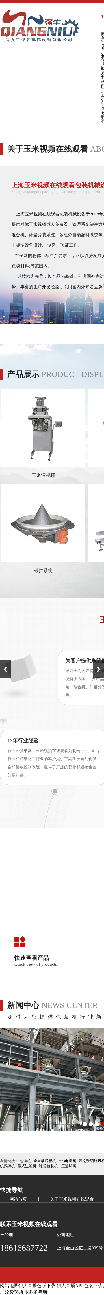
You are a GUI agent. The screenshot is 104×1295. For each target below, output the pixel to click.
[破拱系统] (43, 560)
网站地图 (9, 1285)
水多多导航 (35, 1291)
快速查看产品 (31, 957)
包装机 (25, 1161)
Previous (5, 669)
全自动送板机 (45, 1161)
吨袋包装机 (48, 1166)
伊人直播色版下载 (36, 1285)
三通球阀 (68, 1166)
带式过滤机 (27, 1166)
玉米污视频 (43, 475)
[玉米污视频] (43, 465)
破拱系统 (43, 570)
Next (98, 669)
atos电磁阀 (67, 1161)
